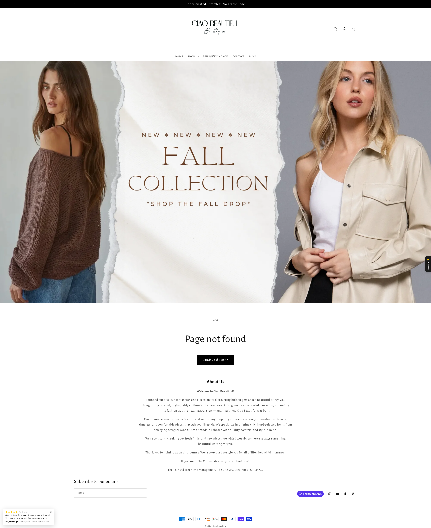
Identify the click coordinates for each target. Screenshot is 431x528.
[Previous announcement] (74, 4)
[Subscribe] (142, 493)
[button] (192, 56)
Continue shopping (215, 359)
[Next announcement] (356, 4)
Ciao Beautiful (219, 526)
